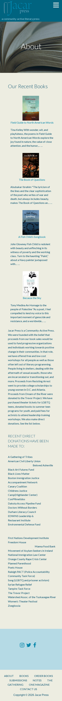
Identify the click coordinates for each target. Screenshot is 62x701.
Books (24, 675)
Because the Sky (32, 297)
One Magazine (39, 684)
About (9, 675)
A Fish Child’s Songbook (32, 236)
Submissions (18, 680)
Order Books (43, 675)
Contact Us (28, 689)
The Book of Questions (32, 179)
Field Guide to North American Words (32, 122)
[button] (57, 5)
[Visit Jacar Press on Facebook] (34, 645)
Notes (37, 680)
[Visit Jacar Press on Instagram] (22, 645)
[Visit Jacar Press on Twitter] (28, 645)
